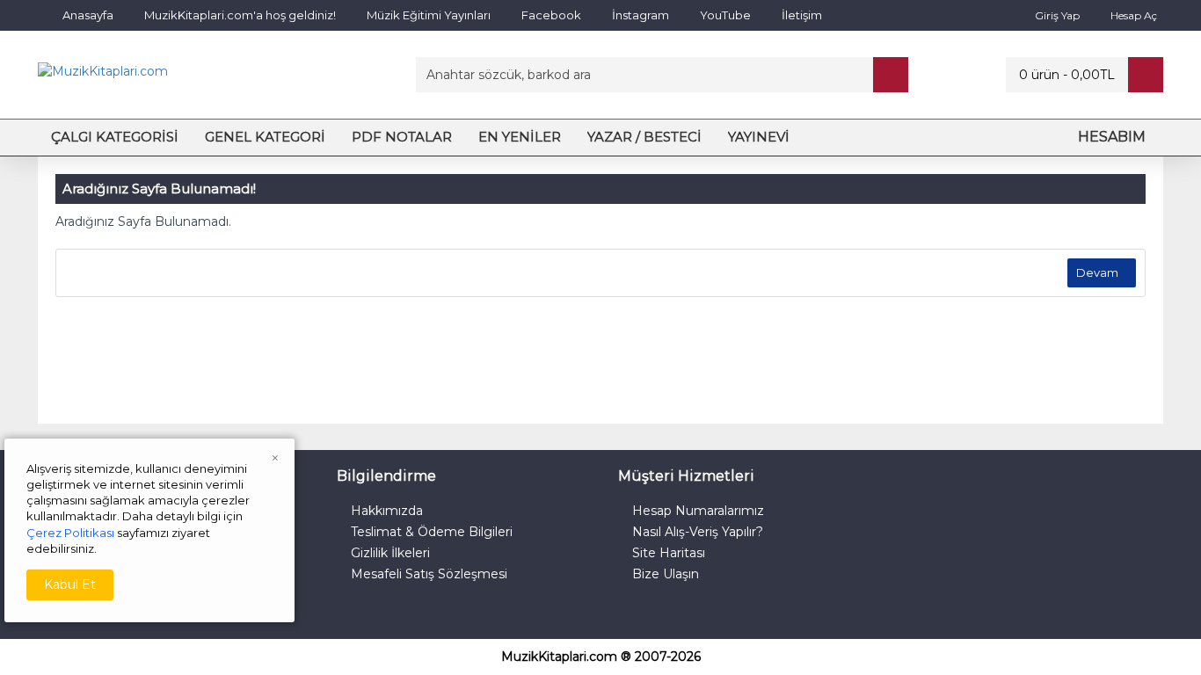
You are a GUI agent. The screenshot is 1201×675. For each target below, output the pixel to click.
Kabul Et (70, 584)
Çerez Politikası (70, 533)
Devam (1097, 272)
